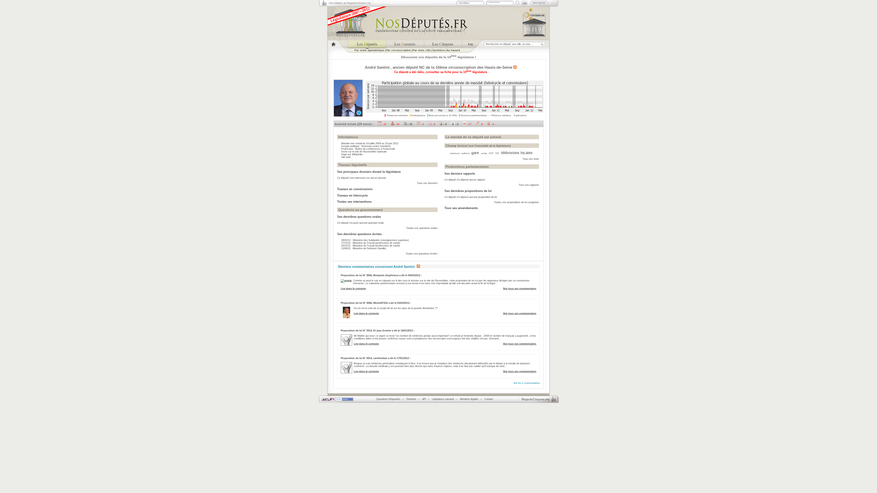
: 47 (384, 124)
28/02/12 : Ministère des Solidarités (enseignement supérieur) (375, 240)
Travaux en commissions (354, 189)
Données (411, 399)
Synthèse (439, 50)
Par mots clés (422, 50)
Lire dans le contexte (353, 288)
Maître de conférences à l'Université (375, 148)
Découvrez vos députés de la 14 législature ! (438, 57)
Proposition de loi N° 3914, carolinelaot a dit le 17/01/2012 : (376, 358)
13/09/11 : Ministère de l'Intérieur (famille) (363, 248)
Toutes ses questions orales (422, 228)
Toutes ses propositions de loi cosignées (516, 202)
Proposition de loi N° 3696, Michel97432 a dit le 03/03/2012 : (376, 303)
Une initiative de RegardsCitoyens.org (350, 3)
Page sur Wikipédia (351, 154)
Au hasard (453, 50)
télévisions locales (517, 153)
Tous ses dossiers (427, 183)
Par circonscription (398, 50)
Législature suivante (443, 399)
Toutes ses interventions (354, 201)
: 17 (468, 124)
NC (422, 67)
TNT (497, 153)
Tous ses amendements (461, 208)
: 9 (433, 124)
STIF (491, 153)
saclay (484, 153)
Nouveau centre (370, 146)
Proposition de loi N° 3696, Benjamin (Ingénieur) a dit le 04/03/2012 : (381, 275)
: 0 (422, 124)
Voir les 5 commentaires (526, 383)
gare (475, 153)
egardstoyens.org (535, 399)
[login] (524, 3)
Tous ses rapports (529, 185)
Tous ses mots (531, 158)
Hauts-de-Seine (498, 67)
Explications (520, 115)
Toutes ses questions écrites (422, 253)
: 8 (481, 124)
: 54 (396, 124)
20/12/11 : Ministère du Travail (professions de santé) (370, 245)
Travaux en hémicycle (352, 195)
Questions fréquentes (388, 399)
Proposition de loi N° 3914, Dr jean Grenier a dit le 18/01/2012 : (378, 330)
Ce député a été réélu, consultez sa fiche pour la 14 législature (440, 72)
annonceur (455, 153)
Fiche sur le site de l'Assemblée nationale (364, 151)
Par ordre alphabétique (369, 50)
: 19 (409, 124)
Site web (346, 157)
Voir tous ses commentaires (519, 288)
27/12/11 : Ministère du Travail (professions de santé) (370, 242)
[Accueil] (338, 44)
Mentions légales (469, 399)
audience (465, 153)
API (424, 399)
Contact (488, 399)
